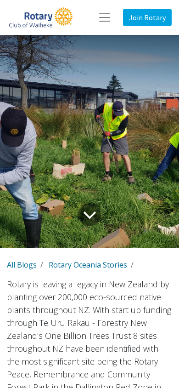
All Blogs (22, 265)
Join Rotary (147, 17)
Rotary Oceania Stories (88, 265)
